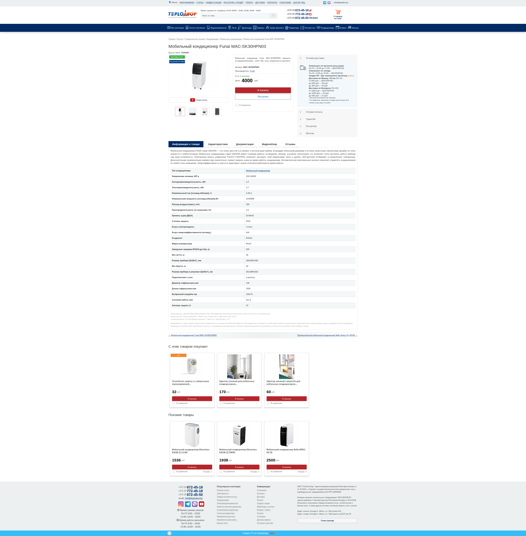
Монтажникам (187, 3)
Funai (252, 71)
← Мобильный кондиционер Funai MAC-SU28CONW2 (192, 335)
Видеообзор (201, 100)
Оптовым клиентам (265, 523)
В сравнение (245, 105)
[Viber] (329, 2)
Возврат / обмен (263, 510)
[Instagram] (181, 504)
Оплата (249, 3)
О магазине (285, 3)
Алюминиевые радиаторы (227, 510)
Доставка (260, 3)
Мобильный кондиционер (258, 170)
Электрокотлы (223, 493)
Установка (261, 516)
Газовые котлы (223, 490)
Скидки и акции (213, 3)
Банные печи (222, 523)
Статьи (199, 3)
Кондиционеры (223, 500)
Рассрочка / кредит (233, 3)
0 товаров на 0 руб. (338, 17)
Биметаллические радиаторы (229, 507)
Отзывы (260, 513)
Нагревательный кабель (227, 520)
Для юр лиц (299, 3)
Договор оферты (264, 520)
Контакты (272, 3)
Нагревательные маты (226, 516)
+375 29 (298, 10)
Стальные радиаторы (226, 513)
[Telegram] (324, 2)
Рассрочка (263, 96)
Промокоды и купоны (265, 507)
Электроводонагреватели (227, 503)
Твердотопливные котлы (227, 497)
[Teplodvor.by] (182, 14)
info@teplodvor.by (341, 3)
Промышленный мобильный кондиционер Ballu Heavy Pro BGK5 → (327, 335)
